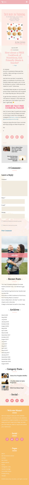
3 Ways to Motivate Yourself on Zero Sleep (13, 304)
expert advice (5, 462)
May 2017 (4, 346)
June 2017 (4, 344)
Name (3, 197)
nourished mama (6, 471)
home (3, 464)
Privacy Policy (5, 473)
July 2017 (4, 341)
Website (3, 212)
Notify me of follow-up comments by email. (12, 221)
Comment (4, 179)
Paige (15, 65)
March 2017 (5, 350)
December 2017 (6, 335)
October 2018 (5, 324)
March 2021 (5, 315)
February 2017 (5, 352)
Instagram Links (6, 467)
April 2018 (4, 330)
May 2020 (4, 317)
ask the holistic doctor (8, 455)
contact (4, 458)
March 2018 (5, 333)
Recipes (5, 142)
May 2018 (4, 328)
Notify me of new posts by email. (10, 225)
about (3, 453)
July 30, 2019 (14, 47)
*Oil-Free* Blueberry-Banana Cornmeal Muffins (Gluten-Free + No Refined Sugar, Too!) (13, 287)
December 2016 (6, 357)
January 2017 (5, 355)
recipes (4, 475)
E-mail (3, 205)
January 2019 (5, 321)
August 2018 (5, 326)
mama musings (6, 469)
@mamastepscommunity (10, 119)
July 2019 (4, 319)
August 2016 (5, 363)
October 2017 (5, 337)
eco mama (4, 460)
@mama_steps (14, 117)
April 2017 (4, 348)
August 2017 (5, 339)
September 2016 (6, 361)
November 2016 (6, 359)
